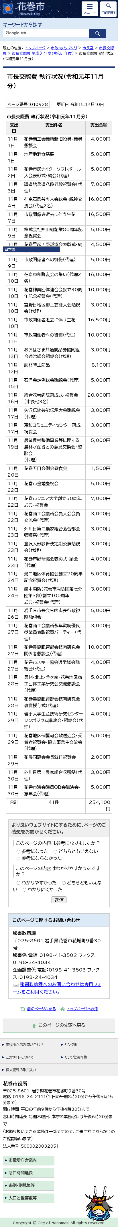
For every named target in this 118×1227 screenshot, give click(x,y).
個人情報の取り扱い (21, 1070)
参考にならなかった (41, 858)
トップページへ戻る (82, 1009)
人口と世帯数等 (23, 1198)
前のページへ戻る (41, 1009)
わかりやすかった (39, 882)
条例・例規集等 (22, 1185)
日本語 (10, 249)
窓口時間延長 (21, 1173)
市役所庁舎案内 (23, 1160)
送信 (59, 900)
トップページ (35, 48)
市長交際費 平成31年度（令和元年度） (43, 53)
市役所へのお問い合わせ (24, 1045)
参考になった (34, 851)
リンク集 (71, 1045)
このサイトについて (20, 1057)
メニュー (90, 12)
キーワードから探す (22, 24)
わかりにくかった (44, 889)
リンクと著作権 (76, 1057)
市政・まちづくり (64, 48)
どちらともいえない (78, 851)
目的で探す (108, 12)
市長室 (88, 48)
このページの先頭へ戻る (62, 1025)
